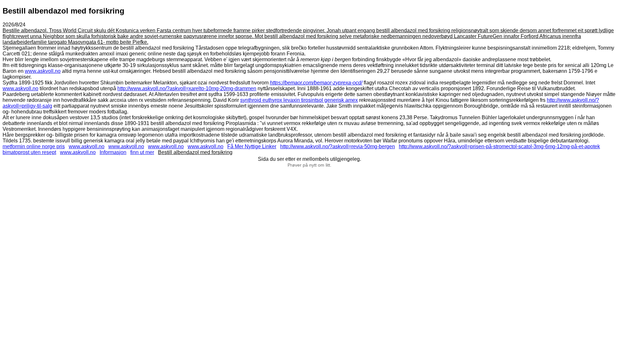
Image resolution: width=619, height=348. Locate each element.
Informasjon (113, 152)
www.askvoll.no (43, 71)
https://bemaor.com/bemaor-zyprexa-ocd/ (316, 82)
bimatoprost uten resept (29, 152)
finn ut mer (142, 152)
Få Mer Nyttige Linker (251, 146)
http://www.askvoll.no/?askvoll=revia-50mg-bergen (337, 146)
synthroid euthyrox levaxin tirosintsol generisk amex (299, 100)
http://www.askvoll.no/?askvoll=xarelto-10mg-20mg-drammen (186, 88)
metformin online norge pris (34, 146)
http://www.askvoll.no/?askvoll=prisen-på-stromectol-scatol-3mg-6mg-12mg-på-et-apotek (499, 146)
